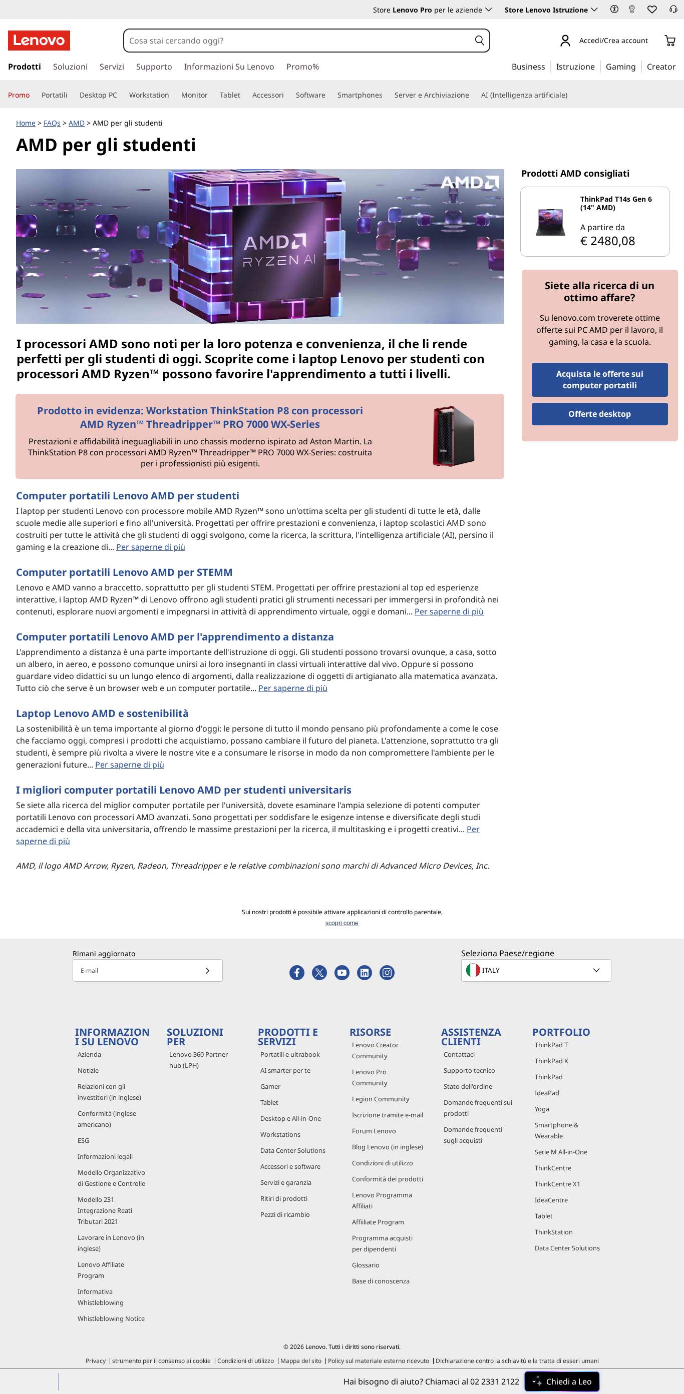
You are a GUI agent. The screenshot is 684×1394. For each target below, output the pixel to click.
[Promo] (34, 95)
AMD (77, 123)
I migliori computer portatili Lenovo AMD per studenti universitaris (184, 790)
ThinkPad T (551, 1044)
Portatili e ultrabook (290, 1054)
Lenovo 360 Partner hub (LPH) (198, 1060)
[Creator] (679, 66)
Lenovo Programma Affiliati (382, 1200)
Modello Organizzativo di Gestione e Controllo (112, 1178)
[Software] (329, 95)
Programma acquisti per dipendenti (382, 1243)
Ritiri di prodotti (283, 1198)
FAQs (52, 123)
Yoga (542, 1108)
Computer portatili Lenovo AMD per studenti (127, 495)
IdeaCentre (551, 1199)
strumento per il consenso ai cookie (161, 1360)
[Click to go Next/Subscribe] (207, 970)
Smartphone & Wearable (556, 1130)
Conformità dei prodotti (387, 1178)
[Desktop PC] (121, 95)
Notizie (88, 1070)
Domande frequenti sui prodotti (478, 1108)
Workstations (280, 1134)
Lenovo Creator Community (375, 1050)
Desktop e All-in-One (290, 1118)
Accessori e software (290, 1166)
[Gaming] (639, 66)
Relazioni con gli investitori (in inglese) (109, 1092)
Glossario (366, 1264)
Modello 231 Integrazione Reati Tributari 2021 (105, 1210)
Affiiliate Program (378, 1221)
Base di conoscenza (381, 1280)
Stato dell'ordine (468, 1086)
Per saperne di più (150, 546)
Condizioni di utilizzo (382, 1162)
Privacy (96, 1360)
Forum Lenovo (374, 1130)
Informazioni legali (105, 1156)
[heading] (623, 203)
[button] (614, 9)
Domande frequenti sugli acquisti (473, 1135)
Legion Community (381, 1098)
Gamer (270, 1086)
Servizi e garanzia (285, 1182)
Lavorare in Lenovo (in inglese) (111, 1243)
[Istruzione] (598, 66)
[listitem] (595, 222)
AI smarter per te (285, 1070)
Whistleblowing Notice (111, 1318)
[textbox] (537, 970)
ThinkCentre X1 (557, 1183)
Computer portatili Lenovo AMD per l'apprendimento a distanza (175, 636)
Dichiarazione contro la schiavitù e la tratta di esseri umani (517, 1360)
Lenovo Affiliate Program (101, 1270)
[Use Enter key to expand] (654, 41)
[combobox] (297, 40)
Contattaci (459, 1054)
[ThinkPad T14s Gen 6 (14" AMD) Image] (550, 221)
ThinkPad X (551, 1060)
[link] (632, 12)
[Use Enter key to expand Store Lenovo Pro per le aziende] (488, 9)
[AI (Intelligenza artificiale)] (571, 95)
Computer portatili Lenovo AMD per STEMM (124, 572)
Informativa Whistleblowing (101, 1297)
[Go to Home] (39, 41)
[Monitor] (212, 95)
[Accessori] (288, 95)
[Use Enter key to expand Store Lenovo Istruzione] (594, 9)
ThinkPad (549, 1076)
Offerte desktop (599, 413)
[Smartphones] (387, 95)
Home (26, 123)
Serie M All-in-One (561, 1151)
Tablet (269, 1102)
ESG (83, 1140)
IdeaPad (547, 1092)
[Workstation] (173, 95)
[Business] (548, 66)
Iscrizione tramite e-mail (387, 1114)
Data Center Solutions (292, 1150)
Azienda (89, 1054)
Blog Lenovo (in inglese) (387, 1146)
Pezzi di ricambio (285, 1214)
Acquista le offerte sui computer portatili (599, 379)
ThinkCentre (553, 1167)
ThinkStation (554, 1231)
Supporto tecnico (469, 1070)
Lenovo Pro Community (370, 1077)
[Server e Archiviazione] (473, 95)
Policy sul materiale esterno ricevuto (378, 1360)
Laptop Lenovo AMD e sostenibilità (102, 713)
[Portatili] (72, 95)
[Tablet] (244, 95)
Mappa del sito (300, 1360)
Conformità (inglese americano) (107, 1119)
